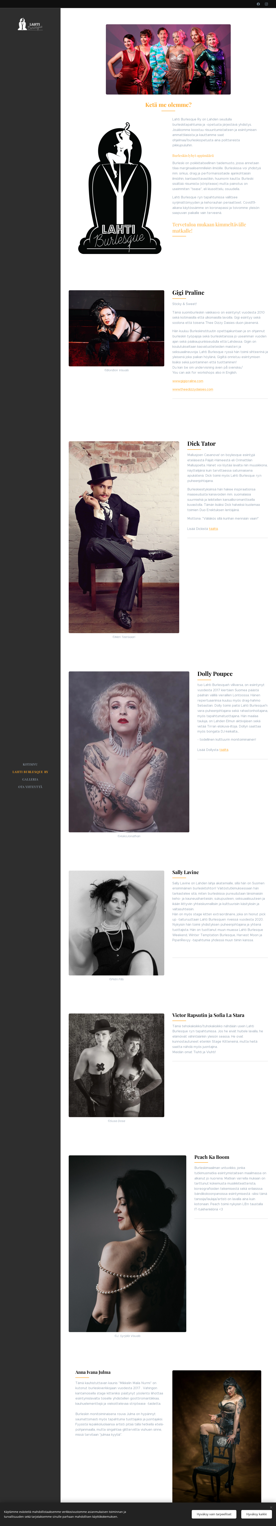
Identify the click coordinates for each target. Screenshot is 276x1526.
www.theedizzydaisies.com (192, 389)
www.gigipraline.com (187, 381)
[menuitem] (30, 764)
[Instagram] (266, 4)
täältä (213, 529)
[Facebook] (258, 4)
